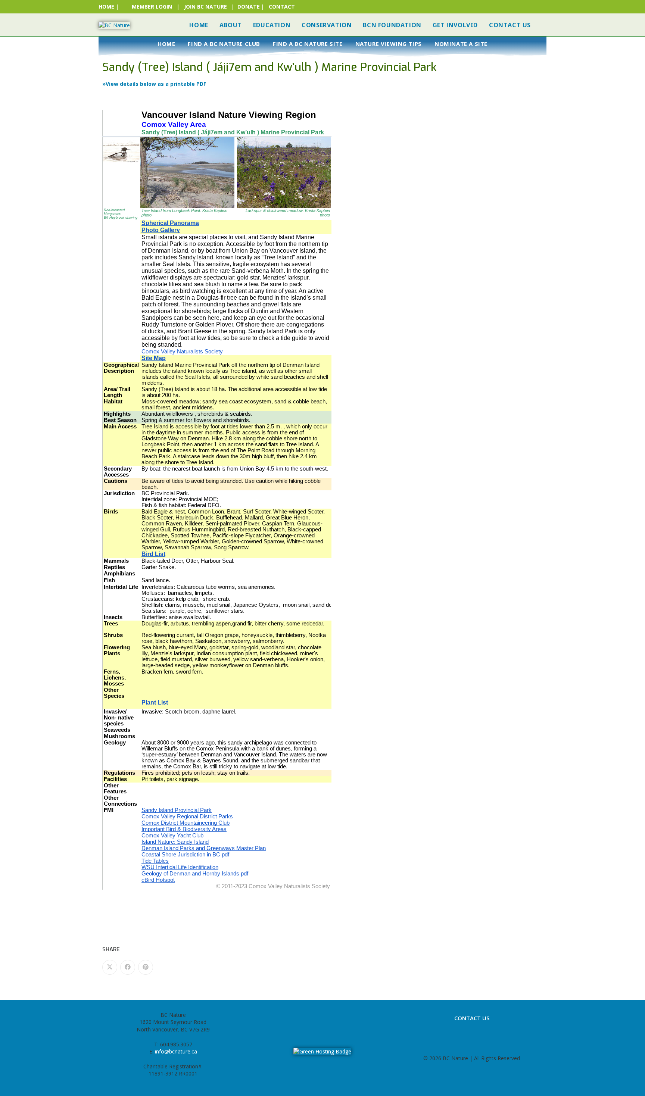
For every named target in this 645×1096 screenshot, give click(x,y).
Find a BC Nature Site (308, 43)
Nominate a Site (460, 43)
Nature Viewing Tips (388, 43)
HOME (106, 6)
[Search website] (544, 25)
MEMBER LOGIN (152, 6)
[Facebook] (298, 1018)
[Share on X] (109, 967)
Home (166, 43)
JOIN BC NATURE (205, 6)
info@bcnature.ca (176, 1051)
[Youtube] (347, 1018)
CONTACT (282, 6)
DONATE (248, 6)
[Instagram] (314, 1018)
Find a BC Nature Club (224, 43)
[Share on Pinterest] (145, 967)
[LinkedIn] (331, 1018)
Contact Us (471, 1018)
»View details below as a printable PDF (154, 83)
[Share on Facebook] (127, 967)
